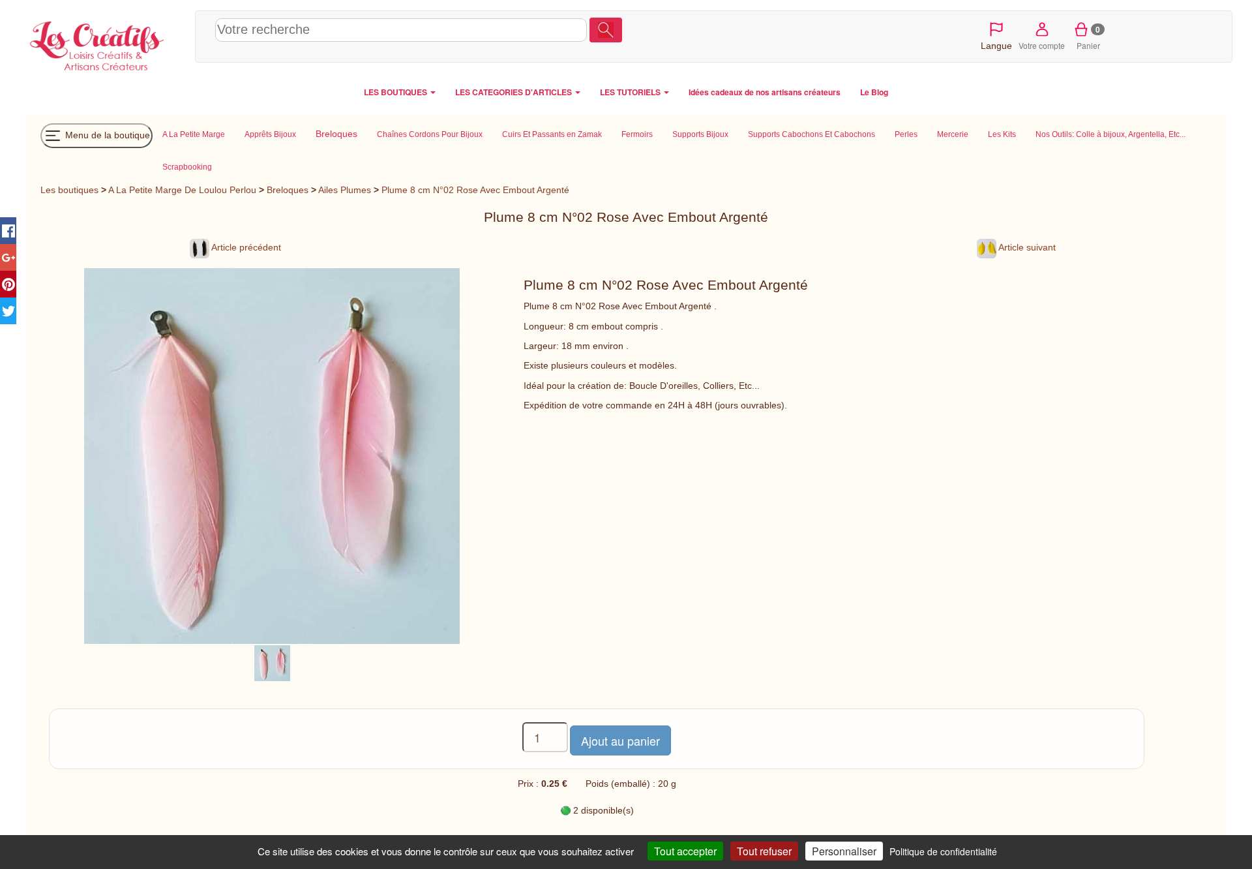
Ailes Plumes (344, 190)
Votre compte (1042, 45)
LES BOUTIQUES (396, 92)
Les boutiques (69, 190)
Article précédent (245, 247)
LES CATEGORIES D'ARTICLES (514, 92)
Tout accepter (685, 851)
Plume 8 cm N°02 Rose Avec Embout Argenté (475, 190)
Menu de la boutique (106, 134)
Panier (1089, 37)
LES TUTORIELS (631, 92)
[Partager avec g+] (8, 257)
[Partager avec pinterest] (8, 284)
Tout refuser (764, 851)
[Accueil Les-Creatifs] (107, 43)
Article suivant (1026, 247)
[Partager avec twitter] (8, 310)
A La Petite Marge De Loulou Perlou (182, 190)
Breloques (287, 190)
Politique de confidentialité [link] (943, 851)
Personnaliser (844, 851)
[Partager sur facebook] (8, 230)
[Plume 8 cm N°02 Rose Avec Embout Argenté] (272, 662)
